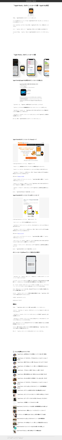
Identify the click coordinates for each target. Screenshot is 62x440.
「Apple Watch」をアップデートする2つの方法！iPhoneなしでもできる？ (32, 398)
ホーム (8, 438)
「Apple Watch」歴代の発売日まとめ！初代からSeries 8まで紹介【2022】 (32, 374)
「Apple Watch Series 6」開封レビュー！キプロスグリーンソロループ (31, 410)
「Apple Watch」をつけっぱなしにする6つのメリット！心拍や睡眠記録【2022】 (31, 387)
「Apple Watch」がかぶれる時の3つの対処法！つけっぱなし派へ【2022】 (32, 378)
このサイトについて (15, 438)
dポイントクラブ (21, 233)
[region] (31, 43)
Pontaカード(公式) (21, 176)
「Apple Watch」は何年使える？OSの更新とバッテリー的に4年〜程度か (32, 354)
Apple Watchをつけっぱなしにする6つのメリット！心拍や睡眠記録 (31, 418)
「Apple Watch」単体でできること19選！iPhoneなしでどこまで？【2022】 (32, 362)
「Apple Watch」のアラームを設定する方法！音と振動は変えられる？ (31, 390)
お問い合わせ (21, 438)
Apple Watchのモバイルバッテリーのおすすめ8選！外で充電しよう (31, 426)
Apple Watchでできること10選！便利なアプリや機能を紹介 (29, 430)
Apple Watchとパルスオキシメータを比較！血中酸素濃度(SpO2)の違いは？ (32, 406)
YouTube (11, 438)
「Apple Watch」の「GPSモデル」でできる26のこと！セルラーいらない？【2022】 (32, 383)
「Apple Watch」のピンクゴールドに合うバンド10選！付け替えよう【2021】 (33, 394)
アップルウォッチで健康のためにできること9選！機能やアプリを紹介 (31, 414)
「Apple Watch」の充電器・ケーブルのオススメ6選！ (28, 402)
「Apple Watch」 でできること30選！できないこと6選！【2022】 (30, 370)
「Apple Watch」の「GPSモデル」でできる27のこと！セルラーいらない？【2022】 (32, 359)
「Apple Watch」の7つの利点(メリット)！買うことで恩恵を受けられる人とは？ (32, 367)
